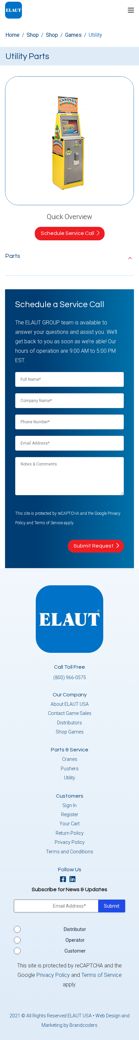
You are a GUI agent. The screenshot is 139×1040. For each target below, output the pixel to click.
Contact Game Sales (69, 713)
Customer (75, 951)
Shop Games (70, 732)
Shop (33, 35)
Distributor (75, 929)
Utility (69, 777)
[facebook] (65, 880)
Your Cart (69, 823)
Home (12, 35)
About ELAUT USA (70, 704)
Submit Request (94, 546)
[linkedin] (74, 880)
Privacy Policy (70, 842)
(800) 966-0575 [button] (69, 677)
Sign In (69, 805)
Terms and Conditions (69, 851)
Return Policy (70, 833)
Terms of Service (48, 523)
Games (73, 35)
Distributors (69, 722)
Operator (75, 940)
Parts (12, 256)
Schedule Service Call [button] (67, 233)
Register (69, 814)
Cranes (69, 759)
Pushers (70, 768)
